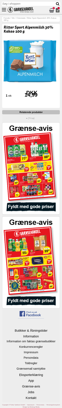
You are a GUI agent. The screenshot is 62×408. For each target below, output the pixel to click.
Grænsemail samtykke (31, 368)
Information (31, 336)
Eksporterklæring (31, 375)
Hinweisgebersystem (53, 405)
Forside (7, 18)
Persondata (31, 357)
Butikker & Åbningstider (31, 330)
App (31, 380)
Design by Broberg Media (31, 407)
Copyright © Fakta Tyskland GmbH (13, 405)
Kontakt (31, 398)
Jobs (31, 392)
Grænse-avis (31, 386)
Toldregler (31, 363)
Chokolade (20, 18)
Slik (13, 18)
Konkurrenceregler (31, 346)
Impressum (31, 352)
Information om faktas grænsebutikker (31, 341)
